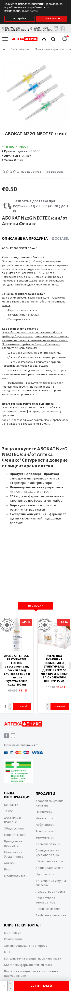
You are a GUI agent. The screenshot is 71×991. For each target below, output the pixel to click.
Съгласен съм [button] (51, 18)
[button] (67, 1)
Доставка (61, 238)
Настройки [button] (19, 18)
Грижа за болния (20, 49)
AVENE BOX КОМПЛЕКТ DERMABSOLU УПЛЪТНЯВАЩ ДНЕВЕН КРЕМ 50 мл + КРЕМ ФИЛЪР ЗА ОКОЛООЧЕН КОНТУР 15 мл (54, 668)
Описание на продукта (25, 238)
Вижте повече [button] (30, 11)
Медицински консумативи (49, 49)
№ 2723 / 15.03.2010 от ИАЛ (30, 492)
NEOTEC (34, 151)
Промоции (35, 605)
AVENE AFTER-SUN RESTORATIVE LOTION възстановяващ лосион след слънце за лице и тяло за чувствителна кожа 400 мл (17, 670)
